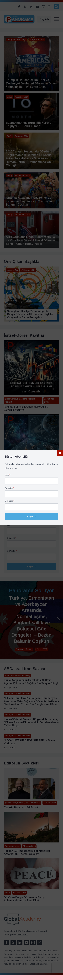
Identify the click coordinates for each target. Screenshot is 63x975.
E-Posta (9, 501)
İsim (7, 475)
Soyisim (9, 488)
